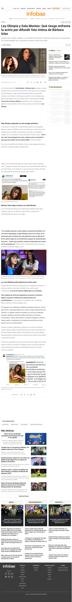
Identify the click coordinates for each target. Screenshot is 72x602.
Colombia (38, 8)
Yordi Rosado (24, 424)
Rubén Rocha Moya (60, 18)
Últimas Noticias (22, 585)
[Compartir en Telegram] (40, 82)
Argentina (23, 8)
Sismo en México (20, 18)
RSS (22, 587)
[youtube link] (6, 577)
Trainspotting (37, 18)
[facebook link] (6, 574)
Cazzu (46, 18)
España (44, 8)
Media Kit (49, 579)
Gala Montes (5, 424)
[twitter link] (9, 574)
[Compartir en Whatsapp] (27, 82)
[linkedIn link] (12, 577)
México (49, 8)
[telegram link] (9, 577)
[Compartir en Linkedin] (37, 82)
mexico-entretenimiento (36, 424)
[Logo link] (36, 13)
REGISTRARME (56, 8)
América (22, 567)
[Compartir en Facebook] (31, 82)
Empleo (36, 570)
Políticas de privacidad (63, 570)
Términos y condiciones (63, 567)
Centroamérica (22, 583)
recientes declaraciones (20, 91)
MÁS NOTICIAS (24, 496)
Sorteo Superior (51, 18)
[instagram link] (12, 574)
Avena (42, 18)
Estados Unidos (31, 8)
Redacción (36, 567)
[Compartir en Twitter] (34, 82)
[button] (2, 8)
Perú (23, 581)
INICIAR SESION (66, 8)
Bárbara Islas (14, 424)
